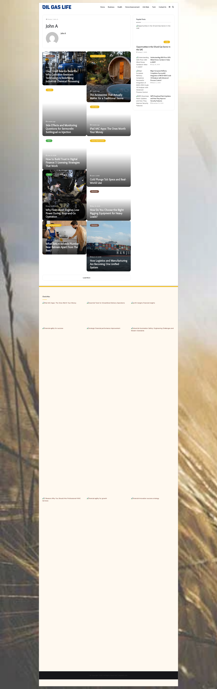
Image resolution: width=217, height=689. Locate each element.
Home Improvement (132, 7)
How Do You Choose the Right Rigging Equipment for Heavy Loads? (107, 213)
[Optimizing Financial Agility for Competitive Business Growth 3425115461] (108, 581)
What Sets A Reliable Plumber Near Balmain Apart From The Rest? (62, 247)
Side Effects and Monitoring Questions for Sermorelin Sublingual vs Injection (61, 129)
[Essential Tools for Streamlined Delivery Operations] (108, 314)
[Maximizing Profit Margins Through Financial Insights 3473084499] (153, 314)
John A (63, 33)
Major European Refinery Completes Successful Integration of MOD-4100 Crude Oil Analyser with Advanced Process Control (160, 75)
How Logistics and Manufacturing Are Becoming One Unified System (108, 264)
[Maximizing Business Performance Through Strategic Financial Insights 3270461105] (108, 339)
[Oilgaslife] (56, 7)
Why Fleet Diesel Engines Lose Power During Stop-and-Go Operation (62, 213)
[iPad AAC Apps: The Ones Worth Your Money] (64, 314)
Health (120, 7)
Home (102, 7)
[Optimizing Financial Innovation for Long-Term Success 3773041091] (153, 509)
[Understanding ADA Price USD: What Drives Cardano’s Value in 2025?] (142, 62)
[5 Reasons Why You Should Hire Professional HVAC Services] (64, 509)
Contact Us (162, 7)
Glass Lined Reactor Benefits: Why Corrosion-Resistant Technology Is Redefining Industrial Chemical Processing (62, 76)
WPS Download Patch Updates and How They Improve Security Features (160, 98)
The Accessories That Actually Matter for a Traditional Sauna (106, 96)
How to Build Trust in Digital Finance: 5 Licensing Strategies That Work (63, 162)
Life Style (146, 7)
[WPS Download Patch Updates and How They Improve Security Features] (142, 101)
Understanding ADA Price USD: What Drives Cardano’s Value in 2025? (160, 59)
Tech (154, 7)
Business (111, 7)
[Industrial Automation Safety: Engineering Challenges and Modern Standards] (153, 339)
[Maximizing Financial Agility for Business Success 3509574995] (64, 411)
